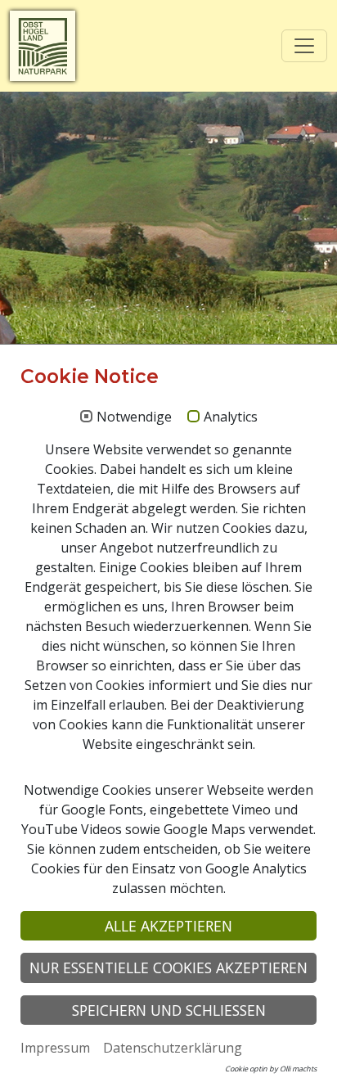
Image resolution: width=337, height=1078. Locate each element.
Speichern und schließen (169, 1010)
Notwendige (134, 417)
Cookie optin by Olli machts (271, 1068)
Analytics (231, 417)
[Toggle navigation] (304, 45)
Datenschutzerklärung (172, 1048)
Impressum (55, 1048)
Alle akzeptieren (168, 926)
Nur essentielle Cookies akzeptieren (168, 967)
